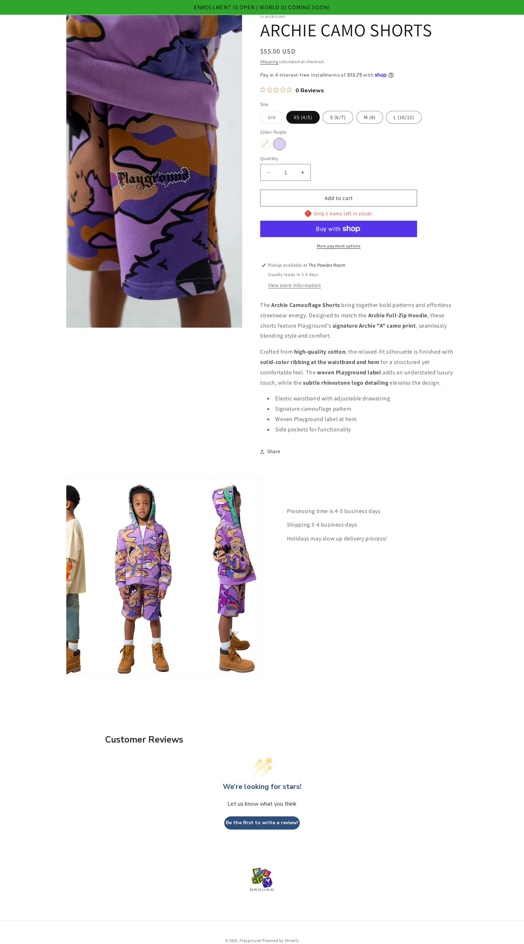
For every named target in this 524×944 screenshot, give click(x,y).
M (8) (370, 117)
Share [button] (274, 451)
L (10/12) (404, 117)
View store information (294, 285)
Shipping (269, 61)
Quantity (269, 158)
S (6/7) (338, 117)
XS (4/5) (303, 117)
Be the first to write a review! (262, 822)
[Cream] (265, 144)
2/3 (275, 119)
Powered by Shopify (280, 940)
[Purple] (279, 144)
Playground (250, 940)
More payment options (339, 245)
